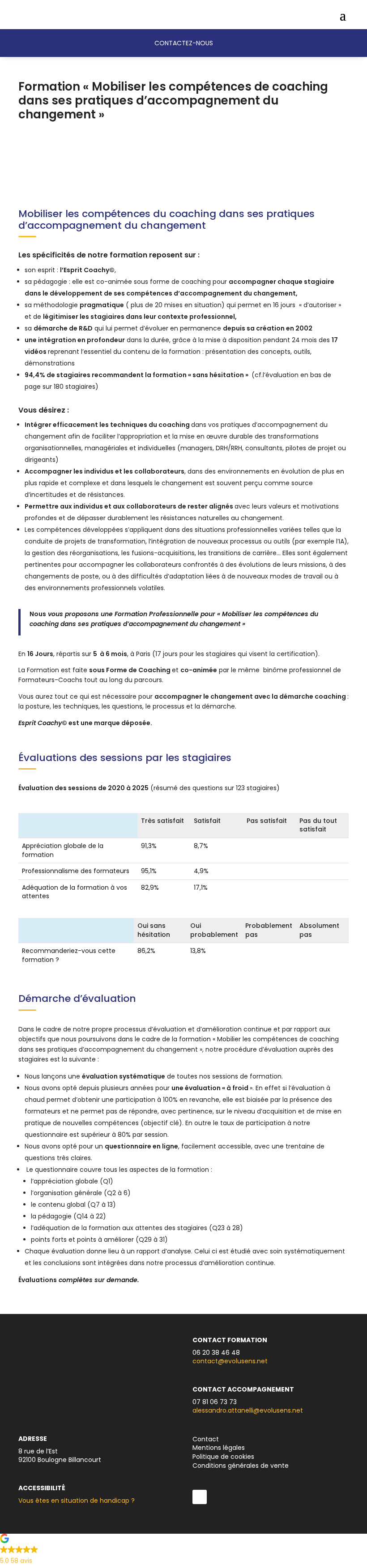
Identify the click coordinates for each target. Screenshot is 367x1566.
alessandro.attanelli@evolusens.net (247, 1410)
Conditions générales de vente (240, 1465)
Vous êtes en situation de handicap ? (76, 1500)
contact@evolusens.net (230, 1361)
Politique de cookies (223, 1456)
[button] (183, 1551)
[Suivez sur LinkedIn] (199, 1497)
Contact (205, 1439)
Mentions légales (218, 1447)
